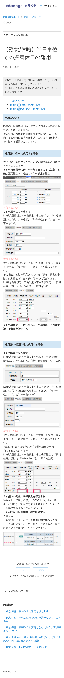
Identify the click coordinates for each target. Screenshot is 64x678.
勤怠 (26, 16)
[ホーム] (21, 9)
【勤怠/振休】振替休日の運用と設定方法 (25, 611)
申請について (17, 101)
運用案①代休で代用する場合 (26, 104)
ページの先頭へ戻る (14, 590)
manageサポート (11, 16)
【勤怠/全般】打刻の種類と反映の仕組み (25, 647)
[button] (41, 6)
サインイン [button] (51, 5)
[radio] (23, 569)
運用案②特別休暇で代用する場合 (29, 108)
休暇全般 (36, 16)
